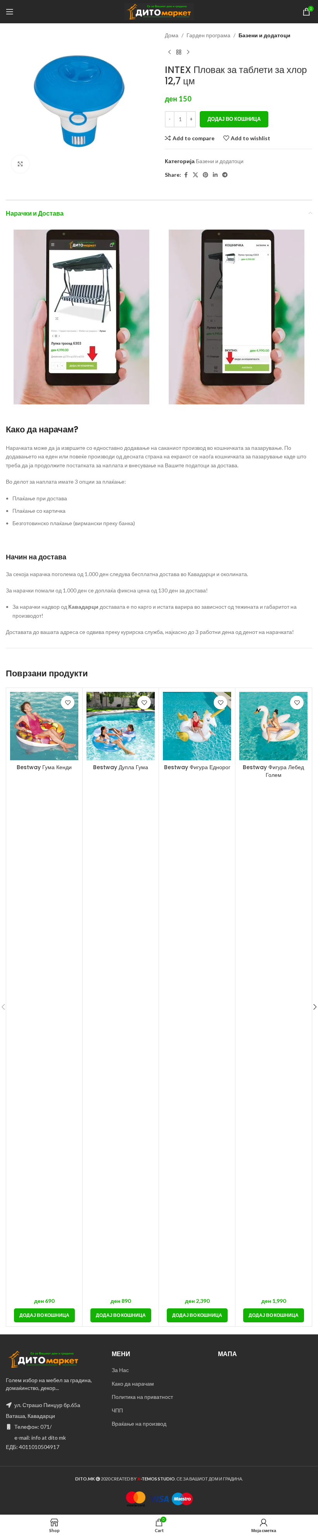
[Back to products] (178, 52)
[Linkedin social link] (215, 175)
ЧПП (117, 1410)
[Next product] (188, 52)
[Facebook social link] (185, 175)
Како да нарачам (133, 1383)
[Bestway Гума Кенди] (44, 726)
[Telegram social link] (225, 175)
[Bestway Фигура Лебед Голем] (273, 726)
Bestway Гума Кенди (44, 767)
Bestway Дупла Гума (120, 767)
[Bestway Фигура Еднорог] (197, 726)
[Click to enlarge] (20, 164)
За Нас (120, 1370)
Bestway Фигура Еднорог (197, 767)
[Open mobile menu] (9, 11)
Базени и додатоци (264, 35)
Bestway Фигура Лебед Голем (273, 771)
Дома (171, 35)
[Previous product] (169, 52)
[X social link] (195, 175)
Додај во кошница (234, 119)
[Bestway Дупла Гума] (120, 726)
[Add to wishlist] (67, 702)
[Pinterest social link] (205, 175)
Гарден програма (208, 35)
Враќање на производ (139, 1423)
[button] (44, 1315)
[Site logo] (159, 11)
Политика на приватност (142, 1396)
